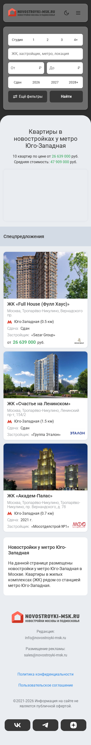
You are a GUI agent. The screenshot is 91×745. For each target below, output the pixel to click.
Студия (17, 40)
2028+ (73, 82)
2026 (36, 82)
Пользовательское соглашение (45, 685)
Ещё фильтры (30, 96)
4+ (76, 40)
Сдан (17, 82)
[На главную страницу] (31, 15)
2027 (55, 82)
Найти (66, 96)
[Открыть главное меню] (77, 12)
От (13, 68)
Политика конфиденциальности (46, 674)
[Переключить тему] (65, 12)
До (51, 68)
